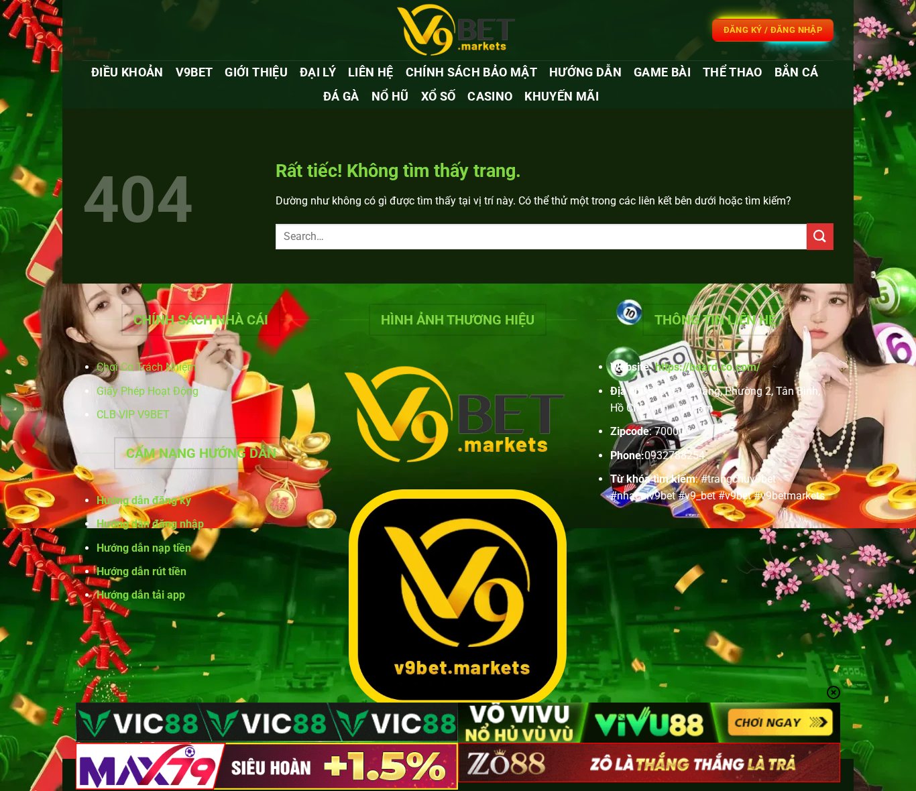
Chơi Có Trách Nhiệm (146, 367)
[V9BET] (458, 30)
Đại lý (318, 72)
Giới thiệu (256, 72)
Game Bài (662, 72)
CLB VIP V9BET (133, 414)
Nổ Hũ (390, 96)
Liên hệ (370, 72)
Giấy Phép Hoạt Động (147, 391)
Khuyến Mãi (561, 96)
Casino (489, 96)
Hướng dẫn (585, 72)
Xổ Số (438, 96)
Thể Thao (732, 72)
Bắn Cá (797, 72)
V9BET (194, 72)
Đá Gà (341, 96)
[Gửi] (820, 236)
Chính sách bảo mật (471, 72)
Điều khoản (127, 72)
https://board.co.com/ (707, 367)
